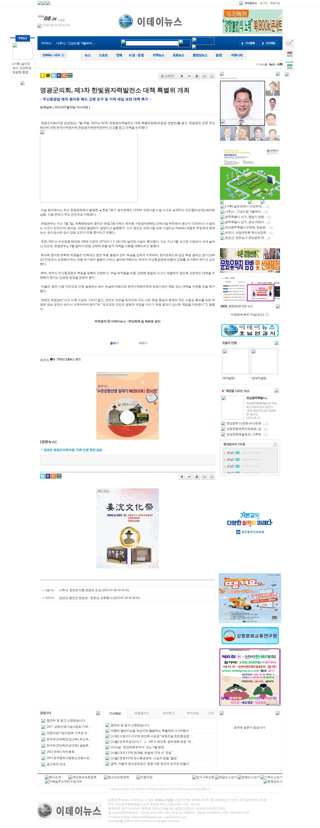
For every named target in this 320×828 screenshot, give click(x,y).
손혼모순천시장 (242, 122)
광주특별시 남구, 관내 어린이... (245, 222)
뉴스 (272, 64)
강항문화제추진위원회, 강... (244, 429)
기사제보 (115, 713)
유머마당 (193, 713)
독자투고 (169, 713)
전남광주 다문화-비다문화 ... (245, 423)
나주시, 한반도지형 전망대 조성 (80, 590)
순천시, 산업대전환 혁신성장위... (246, 232)
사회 (279, 64)
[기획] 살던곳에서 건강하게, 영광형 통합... (22, 68)
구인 (211, 713)
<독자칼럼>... (229, 378)
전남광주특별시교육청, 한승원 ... (246, 227)
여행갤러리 (141, 713)
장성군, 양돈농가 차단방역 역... (245, 238)
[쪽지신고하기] (168, 76)
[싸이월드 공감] (64, 75)
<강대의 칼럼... (259, 378)
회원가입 (275, 3)
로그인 (263, 3)
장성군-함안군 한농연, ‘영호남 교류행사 (85, 598)
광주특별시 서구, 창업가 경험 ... (246, 217)
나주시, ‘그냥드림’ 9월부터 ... (75, 43)
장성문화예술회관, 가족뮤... (244, 434)
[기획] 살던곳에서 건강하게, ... (245, 206)
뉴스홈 (263, 64)
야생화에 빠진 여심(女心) (247, 314)
